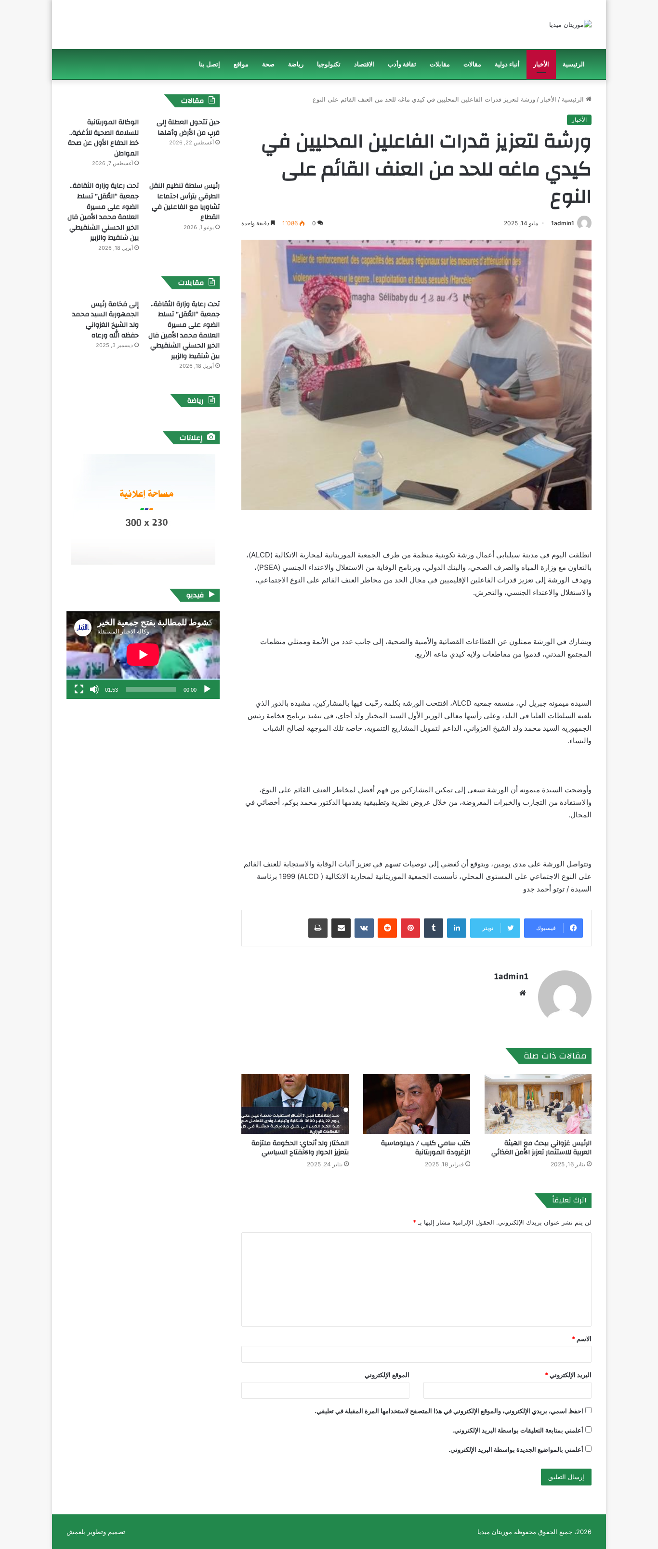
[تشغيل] (207, 689)
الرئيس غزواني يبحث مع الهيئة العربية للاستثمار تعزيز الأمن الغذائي (541, 1148)
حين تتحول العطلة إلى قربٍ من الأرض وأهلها (188, 127)
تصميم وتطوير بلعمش (95, 1532)
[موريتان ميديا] (570, 24)
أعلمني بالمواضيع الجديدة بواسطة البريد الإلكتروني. (515, 1449)
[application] (143, 654)
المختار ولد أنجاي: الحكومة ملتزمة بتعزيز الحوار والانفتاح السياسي (300, 1148)
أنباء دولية (507, 64)
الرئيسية (574, 64)
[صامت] (94, 689)
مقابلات (440, 64)
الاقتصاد (364, 64)
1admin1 (562, 223)
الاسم (582, 1338)
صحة (268, 64)
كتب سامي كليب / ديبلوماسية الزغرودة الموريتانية (425, 1148)
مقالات (472, 64)
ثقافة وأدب (402, 64)
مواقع (241, 64)
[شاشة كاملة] (79, 689)
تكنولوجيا (329, 64)
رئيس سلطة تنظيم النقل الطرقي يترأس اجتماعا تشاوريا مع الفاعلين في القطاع (184, 201)
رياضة (295, 64)
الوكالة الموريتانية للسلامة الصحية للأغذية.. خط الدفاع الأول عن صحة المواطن (103, 138)
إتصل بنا (209, 64)
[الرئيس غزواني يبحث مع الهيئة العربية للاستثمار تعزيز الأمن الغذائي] (538, 1104)
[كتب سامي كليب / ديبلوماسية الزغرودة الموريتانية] (416, 1104)
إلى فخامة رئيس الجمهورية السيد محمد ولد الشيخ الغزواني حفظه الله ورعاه (105, 320)
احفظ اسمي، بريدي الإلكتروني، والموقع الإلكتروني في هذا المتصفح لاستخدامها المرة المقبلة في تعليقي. (449, 1411)
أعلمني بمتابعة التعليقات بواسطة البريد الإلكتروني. (517, 1430)
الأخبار (541, 64)
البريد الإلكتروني (568, 1375)
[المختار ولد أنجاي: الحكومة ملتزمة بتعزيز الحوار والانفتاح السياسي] (294, 1104)
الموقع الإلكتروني (387, 1375)
